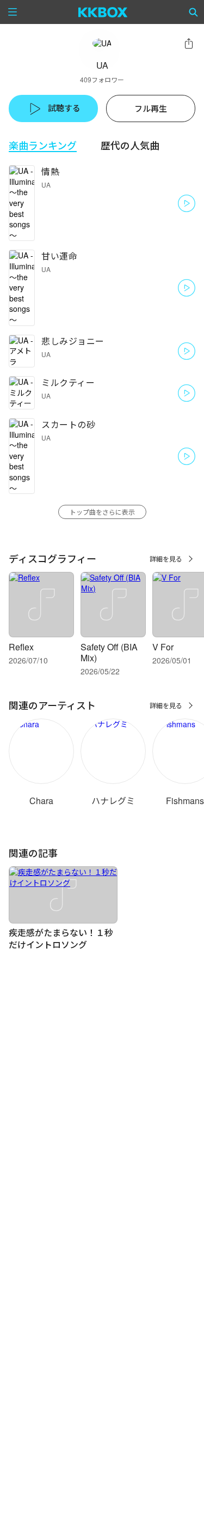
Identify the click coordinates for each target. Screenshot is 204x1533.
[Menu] (12, 12)
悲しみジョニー (72, 341)
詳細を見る (166, 558)
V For (163, 647)
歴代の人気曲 (130, 145)
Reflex (21, 647)
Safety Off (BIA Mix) (109, 652)
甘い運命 (59, 256)
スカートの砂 (68, 424)
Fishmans (185, 800)
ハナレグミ (113, 800)
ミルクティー (68, 382)
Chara (41, 800)
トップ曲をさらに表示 (102, 511)
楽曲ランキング (43, 145)
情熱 (50, 171)
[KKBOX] (103, 12)
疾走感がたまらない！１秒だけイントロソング (61, 938)
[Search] (193, 12)
